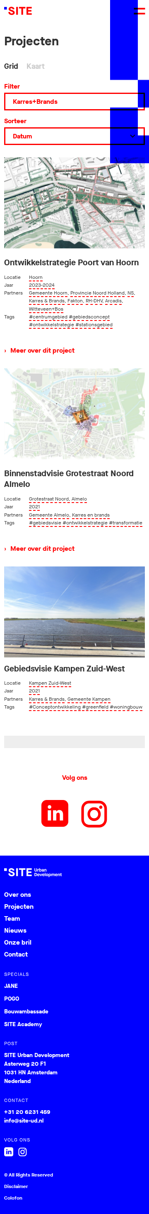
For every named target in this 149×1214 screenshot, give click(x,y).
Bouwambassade (26, 1011)
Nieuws (15, 930)
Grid (11, 66)
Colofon (13, 1198)
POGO (11, 999)
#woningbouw (126, 707)
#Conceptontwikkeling (55, 707)
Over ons (17, 894)
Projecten (19, 906)
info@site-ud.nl (23, 1121)
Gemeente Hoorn (48, 293)
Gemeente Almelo (49, 515)
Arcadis (113, 300)
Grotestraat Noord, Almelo (58, 499)
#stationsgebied (94, 324)
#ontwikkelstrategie (51, 324)
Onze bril (17, 942)
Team (12, 918)
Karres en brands (91, 515)
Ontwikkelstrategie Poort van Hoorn (71, 262)
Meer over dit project (39, 350)
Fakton (75, 300)
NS (130, 293)
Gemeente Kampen (89, 699)
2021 (34, 506)
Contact (16, 954)
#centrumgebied (48, 316)
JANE (11, 986)
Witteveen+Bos (46, 309)
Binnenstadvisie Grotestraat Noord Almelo (69, 479)
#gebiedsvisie (45, 522)
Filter (12, 86)
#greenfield (95, 707)
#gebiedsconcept (89, 316)
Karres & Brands (47, 300)
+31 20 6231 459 (27, 1112)
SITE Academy (23, 1024)
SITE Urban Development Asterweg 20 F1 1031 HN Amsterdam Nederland (36, 1068)
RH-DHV (94, 300)
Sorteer (15, 121)
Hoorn (36, 277)
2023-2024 (42, 285)
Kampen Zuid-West (50, 683)
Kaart (35, 66)
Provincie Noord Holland (97, 293)
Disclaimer (16, 1186)
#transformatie (125, 522)
